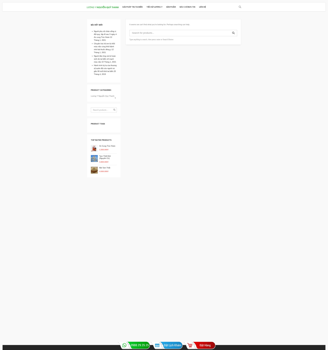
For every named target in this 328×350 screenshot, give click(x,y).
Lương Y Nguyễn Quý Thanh (103, 96)
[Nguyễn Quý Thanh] (103, 7)
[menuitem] (132, 7)
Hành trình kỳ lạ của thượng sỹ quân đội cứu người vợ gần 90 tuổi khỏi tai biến (105, 68)
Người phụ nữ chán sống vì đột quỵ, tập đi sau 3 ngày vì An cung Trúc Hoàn (105, 34)
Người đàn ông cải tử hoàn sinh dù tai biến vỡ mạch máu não (105, 59)
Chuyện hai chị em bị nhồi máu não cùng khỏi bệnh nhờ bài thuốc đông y (104, 46)
